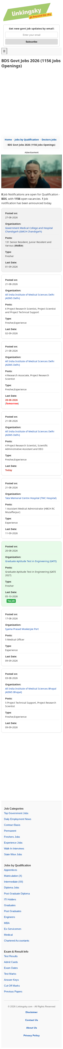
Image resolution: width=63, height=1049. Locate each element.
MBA (7, 923)
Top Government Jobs (16, 813)
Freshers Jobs (12, 836)
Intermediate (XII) (13, 881)
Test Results (11, 956)
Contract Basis (12, 824)
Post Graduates (12, 911)
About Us (31, 1027)
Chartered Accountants (16, 940)
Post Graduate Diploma (17, 893)
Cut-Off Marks (12, 985)
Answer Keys (11, 979)
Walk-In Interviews (14, 848)
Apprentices (10, 870)
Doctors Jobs (49, 139)
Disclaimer (31, 1012)
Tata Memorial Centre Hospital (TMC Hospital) (30, 498)
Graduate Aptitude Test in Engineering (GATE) (31, 561)
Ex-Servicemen (12, 928)
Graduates (10, 905)
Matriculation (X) (13, 875)
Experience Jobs (13, 842)
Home (8, 139)
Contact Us (31, 1020)
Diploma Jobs (11, 887)
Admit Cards (11, 962)
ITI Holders (10, 899)
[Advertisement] (31, 101)
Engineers (9, 917)
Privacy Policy (32, 1035)
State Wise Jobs (13, 854)
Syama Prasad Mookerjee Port (22, 629)
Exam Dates (11, 967)
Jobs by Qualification (27, 139)
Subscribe (31, 41)
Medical (8, 934)
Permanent (10, 830)
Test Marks (10, 973)
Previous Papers (13, 991)
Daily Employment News (17, 819)
